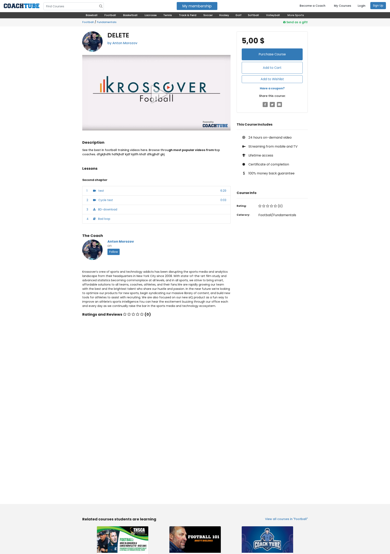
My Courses (342, 6)
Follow (113, 252)
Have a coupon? (272, 88)
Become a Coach (312, 6)
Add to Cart (272, 67)
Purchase (272, 54)
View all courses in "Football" (286, 519)
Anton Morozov (120, 241)
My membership (197, 6)
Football (88, 22)
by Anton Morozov (122, 43)
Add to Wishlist (272, 79)
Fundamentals (106, 22)
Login (361, 6)
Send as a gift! (297, 22)
